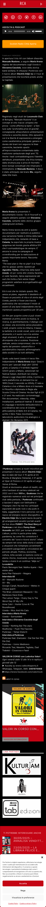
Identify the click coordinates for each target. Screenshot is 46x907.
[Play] (5, 31)
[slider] (38, 31)
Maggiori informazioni (15, 739)
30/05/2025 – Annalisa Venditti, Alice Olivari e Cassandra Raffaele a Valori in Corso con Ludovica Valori (28, 839)
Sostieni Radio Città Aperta (23, 43)
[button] (42, 857)
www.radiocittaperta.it (27, 665)
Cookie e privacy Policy (28, 903)
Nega (23, 890)
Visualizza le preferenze (23, 897)
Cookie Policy (13, 903)
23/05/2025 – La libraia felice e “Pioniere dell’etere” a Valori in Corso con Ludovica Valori (25, 849)
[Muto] (33, 31)
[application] (23, 31)
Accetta (23, 883)
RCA (23, 3)
